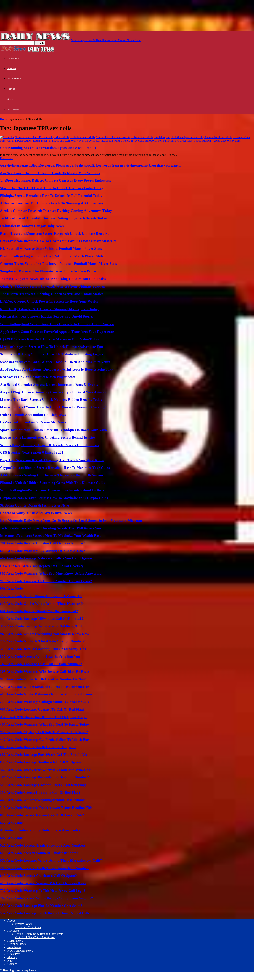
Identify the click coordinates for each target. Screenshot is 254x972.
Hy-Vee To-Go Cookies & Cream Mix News (33, 422)
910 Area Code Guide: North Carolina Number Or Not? (43, 679)
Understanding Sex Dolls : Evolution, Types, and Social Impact (48, 148)
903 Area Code (11, 588)
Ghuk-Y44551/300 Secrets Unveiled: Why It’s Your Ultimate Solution (52, 286)
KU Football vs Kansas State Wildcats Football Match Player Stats (51, 248)
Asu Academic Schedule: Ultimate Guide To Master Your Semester (50, 173)
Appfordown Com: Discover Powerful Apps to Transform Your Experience (57, 332)
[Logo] (13, 51)
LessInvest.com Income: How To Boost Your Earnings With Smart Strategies (58, 241)
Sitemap (12, 957)
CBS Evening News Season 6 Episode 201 (31, 452)
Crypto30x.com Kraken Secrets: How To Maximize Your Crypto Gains (54, 498)
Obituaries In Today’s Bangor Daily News (32, 226)
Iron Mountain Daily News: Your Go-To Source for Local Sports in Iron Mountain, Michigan (71, 520)
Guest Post (13, 953)
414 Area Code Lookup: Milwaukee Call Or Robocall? (41, 619)
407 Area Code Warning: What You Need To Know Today (44, 724)
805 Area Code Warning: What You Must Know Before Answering (51, 573)
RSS (10, 960)
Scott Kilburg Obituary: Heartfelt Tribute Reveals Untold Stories (49, 445)
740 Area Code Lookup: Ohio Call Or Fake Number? (41, 664)
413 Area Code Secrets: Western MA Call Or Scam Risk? (43, 883)
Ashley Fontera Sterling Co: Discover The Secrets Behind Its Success (51, 475)
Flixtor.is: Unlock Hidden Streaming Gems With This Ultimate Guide (52, 483)
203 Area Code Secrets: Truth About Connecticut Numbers (44, 868)
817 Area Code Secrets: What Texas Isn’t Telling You (40, 656)
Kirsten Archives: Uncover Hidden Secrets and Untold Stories (46, 316)
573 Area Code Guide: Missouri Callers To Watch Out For (44, 687)
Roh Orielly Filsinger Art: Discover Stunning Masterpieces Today (49, 309)
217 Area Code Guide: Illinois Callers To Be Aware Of (41, 596)
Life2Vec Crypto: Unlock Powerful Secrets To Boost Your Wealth (49, 301)
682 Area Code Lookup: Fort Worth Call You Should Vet (43, 755)
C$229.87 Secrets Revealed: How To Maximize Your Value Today (49, 339)
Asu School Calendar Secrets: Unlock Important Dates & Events (49, 384)
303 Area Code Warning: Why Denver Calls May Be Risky (45, 671)
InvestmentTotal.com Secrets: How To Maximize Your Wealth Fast (50, 535)
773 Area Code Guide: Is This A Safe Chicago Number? (42, 641)
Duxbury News (16, 943)
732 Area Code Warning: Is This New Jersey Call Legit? (42, 891)
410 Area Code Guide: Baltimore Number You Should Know (46, 694)
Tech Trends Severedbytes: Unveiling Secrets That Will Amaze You (50, 528)
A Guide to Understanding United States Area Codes (40, 830)
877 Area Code (11, 823)
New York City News (20, 950)
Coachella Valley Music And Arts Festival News (36, 513)
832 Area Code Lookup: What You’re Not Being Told (41, 626)
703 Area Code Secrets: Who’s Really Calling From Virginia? (46, 898)
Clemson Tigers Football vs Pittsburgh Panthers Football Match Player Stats (58, 263)
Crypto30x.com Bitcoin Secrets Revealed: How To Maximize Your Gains (55, 468)
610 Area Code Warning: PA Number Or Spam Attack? (42, 551)
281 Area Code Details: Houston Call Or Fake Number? (42, 543)
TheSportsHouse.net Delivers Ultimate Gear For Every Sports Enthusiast (55, 180)
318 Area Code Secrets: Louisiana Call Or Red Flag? (40, 792)
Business (11, 68)
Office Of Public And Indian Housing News (33, 415)
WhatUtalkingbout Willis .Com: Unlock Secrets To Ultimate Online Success (57, 324)
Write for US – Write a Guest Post (35, 937)
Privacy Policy (23, 923)
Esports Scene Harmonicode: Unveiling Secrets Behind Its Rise (47, 437)
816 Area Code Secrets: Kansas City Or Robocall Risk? (42, 815)
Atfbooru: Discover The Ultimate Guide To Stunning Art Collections (52, 203)
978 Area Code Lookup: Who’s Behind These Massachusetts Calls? (51, 860)
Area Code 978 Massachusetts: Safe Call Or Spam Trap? (43, 717)
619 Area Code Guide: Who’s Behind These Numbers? (41, 604)
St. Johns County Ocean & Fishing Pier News (34, 505)
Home (3, 119)
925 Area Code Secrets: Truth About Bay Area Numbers (43, 845)
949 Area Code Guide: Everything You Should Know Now (44, 634)
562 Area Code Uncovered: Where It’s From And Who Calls (45, 770)
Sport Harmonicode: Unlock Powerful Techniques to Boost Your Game (54, 430)
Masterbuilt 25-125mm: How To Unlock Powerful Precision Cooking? (53, 407)
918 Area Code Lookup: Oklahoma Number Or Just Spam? (46, 581)
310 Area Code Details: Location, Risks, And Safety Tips (43, 649)
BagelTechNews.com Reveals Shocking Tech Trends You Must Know (52, 460)
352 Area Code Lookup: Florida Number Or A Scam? (41, 906)
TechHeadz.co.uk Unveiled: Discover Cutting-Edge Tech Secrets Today (53, 218)
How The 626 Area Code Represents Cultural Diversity (41, 566)
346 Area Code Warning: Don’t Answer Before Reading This (46, 807)
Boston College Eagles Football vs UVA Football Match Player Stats (51, 256)
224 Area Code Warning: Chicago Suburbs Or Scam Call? (44, 702)
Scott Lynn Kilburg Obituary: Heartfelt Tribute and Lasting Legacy (52, 354)
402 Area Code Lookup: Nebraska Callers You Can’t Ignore (46, 558)
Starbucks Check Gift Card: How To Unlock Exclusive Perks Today (51, 188)
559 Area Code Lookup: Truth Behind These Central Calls (44, 913)
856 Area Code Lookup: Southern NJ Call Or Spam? (41, 762)
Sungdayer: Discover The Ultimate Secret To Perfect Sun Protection (51, 271)
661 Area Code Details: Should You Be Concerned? (39, 611)
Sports (10, 99)
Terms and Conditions (28, 927)
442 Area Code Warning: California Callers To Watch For (44, 740)
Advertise (13, 930)
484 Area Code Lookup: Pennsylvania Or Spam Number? (44, 777)
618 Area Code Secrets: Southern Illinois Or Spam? (39, 853)
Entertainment (14, 78)
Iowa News (14, 947)
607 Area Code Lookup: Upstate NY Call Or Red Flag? (42, 709)
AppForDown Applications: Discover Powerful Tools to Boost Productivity (56, 369)
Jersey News (13, 58)
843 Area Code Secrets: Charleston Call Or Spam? (38, 876)
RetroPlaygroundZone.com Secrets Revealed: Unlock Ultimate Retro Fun (56, 233)
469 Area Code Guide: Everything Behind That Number (43, 800)
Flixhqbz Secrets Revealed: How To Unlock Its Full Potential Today (51, 196)
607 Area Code (11, 838)
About (11, 920)
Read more (6, 158)
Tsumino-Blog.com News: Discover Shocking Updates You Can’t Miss (53, 279)
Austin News (15, 940)
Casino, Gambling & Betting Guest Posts (39, 933)
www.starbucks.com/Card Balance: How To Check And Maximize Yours (55, 362)
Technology (13, 109)
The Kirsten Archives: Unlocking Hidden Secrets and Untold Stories (51, 294)
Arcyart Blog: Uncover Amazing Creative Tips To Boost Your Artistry (53, 392)
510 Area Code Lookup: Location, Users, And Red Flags (43, 785)
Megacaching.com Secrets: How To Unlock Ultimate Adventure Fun (51, 347)
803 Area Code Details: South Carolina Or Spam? (38, 747)
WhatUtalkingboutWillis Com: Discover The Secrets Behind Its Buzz (52, 490)
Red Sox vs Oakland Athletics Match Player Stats (37, 377)
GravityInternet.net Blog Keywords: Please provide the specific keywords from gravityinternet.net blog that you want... (90, 165)
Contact (12, 964)
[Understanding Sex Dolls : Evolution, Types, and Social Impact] (127, 140)
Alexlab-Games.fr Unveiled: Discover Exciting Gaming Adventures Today (56, 211)
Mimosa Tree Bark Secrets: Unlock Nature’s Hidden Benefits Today (51, 399)
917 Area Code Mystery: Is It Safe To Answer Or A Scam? (44, 732)
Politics (11, 89)
